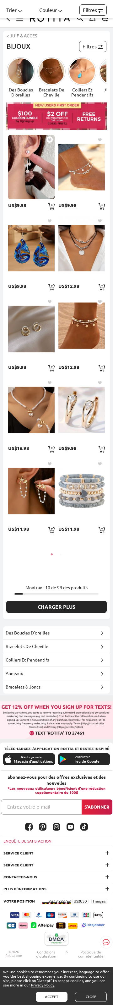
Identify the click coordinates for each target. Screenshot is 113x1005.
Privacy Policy (42, 985)
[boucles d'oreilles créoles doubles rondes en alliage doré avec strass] (31, 329)
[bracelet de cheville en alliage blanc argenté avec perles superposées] (81, 167)
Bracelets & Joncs (23, 686)
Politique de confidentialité (91, 954)
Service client (18, 853)
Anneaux (14, 673)
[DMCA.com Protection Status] (56, 939)
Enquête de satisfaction (27, 841)
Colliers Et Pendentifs (27, 659)
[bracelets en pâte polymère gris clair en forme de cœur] (81, 491)
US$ (77, 901)
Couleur (48, 10)
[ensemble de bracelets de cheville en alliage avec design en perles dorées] (81, 329)
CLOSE (91, 997)
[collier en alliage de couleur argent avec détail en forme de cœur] (81, 248)
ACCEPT (51, 997)
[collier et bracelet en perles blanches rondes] (31, 410)
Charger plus (56, 607)
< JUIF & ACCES (22, 35)
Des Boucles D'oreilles (28, 632)
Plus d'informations (24, 889)
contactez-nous (20, 877)
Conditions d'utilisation (46, 954)
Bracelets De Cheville (27, 646)
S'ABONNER (96, 807)
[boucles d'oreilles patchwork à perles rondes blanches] (31, 167)
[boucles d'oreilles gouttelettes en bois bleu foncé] (31, 248)
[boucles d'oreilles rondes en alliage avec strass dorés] (81, 410)
